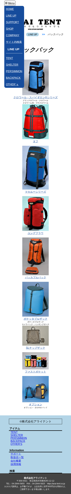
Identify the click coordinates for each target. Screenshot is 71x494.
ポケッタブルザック (35, 318)
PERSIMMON (14, 71)
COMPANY (12, 35)
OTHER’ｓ (12, 84)
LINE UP (11, 15)
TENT (9, 58)
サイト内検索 (14, 42)
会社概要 (16, 460)
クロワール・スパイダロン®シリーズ (35, 97)
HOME (10, 9)
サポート (16, 453)
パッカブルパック (35, 277)
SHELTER (12, 64)
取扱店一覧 (17, 457)
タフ (35, 141)
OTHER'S (16, 444)
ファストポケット (35, 371)
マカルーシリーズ (35, 191)
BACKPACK (13, 77)
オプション (35, 404)
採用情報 (16, 464)
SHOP (10, 28)
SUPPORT (12, 22)
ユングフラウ (35, 233)
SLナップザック (35, 347)
